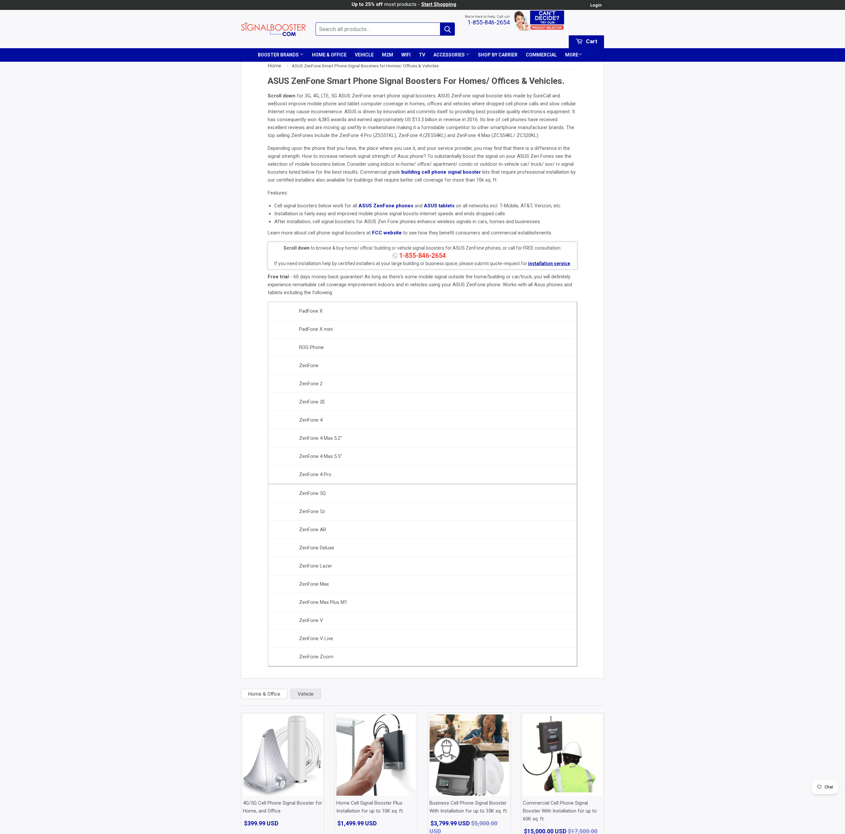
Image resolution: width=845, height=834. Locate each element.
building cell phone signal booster (441, 172)
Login (595, 5)
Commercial (541, 54)
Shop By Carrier (498, 54)
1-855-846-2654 (488, 22)
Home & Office (329, 54)
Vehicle (364, 54)
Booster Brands (279, 54)
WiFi (406, 54)
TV (422, 54)
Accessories (449, 54)
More (571, 54)
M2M (387, 54)
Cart (591, 41)
